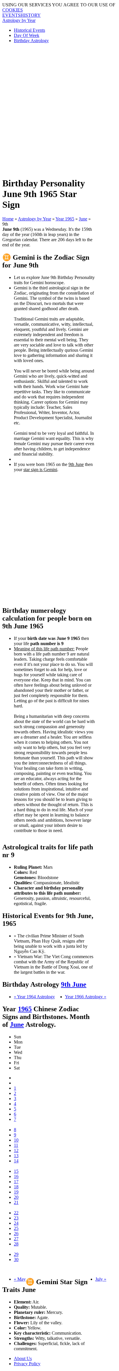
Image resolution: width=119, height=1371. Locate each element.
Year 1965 (64, 218)
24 (16, 1223)
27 (16, 1238)
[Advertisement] (59, 107)
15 (16, 1171)
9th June (73, 984)
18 (16, 1186)
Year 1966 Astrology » (85, 996)
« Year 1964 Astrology (34, 996)
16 (16, 1176)
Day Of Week (26, 35)
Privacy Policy (27, 1363)
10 (16, 1140)
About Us (23, 1358)
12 (16, 1150)
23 (16, 1217)
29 (16, 1254)
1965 (25, 1009)
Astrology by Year (19, 20)
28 (16, 1243)
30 (16, 1259)
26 (16, 1233)
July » (100, 1279)
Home (8, 218)
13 (16, 1155)
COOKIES (12, 10)
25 (16, 1228)
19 (16, 1192)
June (83, 218)
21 (16, 1202)
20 (16, 1197)
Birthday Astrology (31, 40)
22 (16, 1212)
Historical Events (29, 30)
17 (16, 1181)
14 (16, 1160)
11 (16, 1145)
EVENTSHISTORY (21, 15)
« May (20, 1279)
